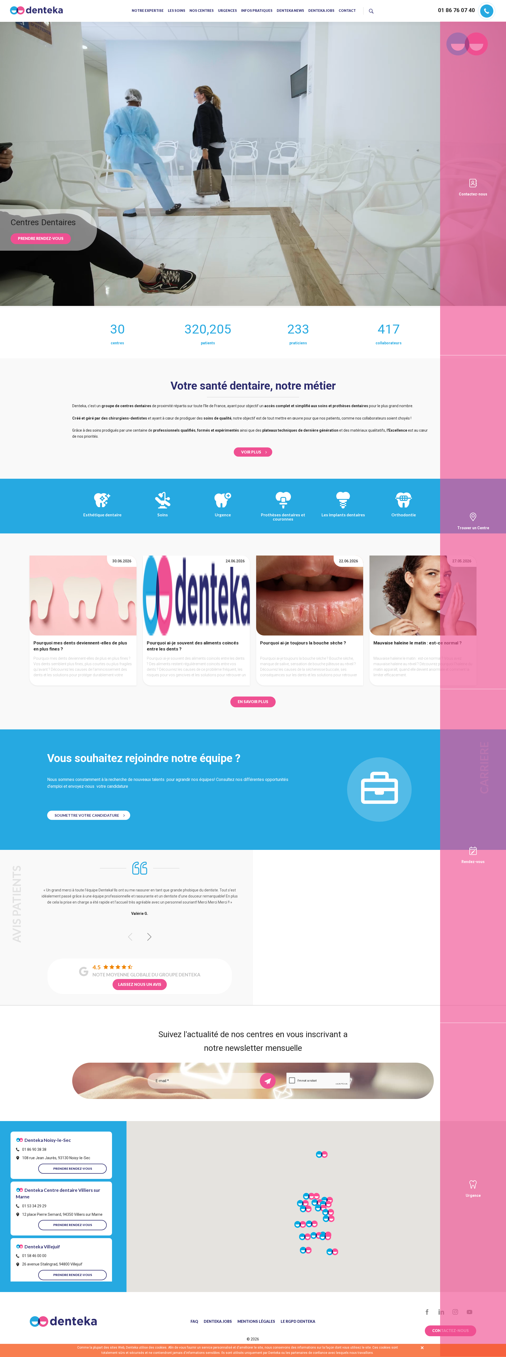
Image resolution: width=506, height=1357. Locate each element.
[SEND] (268, 1081)
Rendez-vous (473, 862)
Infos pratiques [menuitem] (257, 11)
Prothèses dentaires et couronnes (283, 516)
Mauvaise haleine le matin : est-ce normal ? (417, 642)
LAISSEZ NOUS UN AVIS (139, 984)
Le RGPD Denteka (298, 1321)
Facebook (427, 1312)
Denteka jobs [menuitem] (321, 11)
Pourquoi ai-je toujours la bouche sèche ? (303, 642)
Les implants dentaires (343, 514)
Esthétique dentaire (102, 514)
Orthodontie (403, 514)
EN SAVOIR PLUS (253, 701)
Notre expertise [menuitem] (148, 11)
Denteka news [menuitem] (290, 11)
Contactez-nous (473, 194)
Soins (162, 514)
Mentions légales (256, 1321)
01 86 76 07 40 (456, 10)
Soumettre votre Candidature (87, 815)
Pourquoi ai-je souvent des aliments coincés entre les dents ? (193, 646)
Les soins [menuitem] (176, 11)
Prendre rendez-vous (41, 238)
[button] (149, 937)
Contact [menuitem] (347, 11)
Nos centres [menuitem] (201, 11)
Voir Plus (251, 452)
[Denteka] (36, 10)
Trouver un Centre (473, 528)
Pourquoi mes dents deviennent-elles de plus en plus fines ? (80, 646)
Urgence (223, 514)
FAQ (194, 1321)
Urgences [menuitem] (227, 11)
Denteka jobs (218, 1321)
